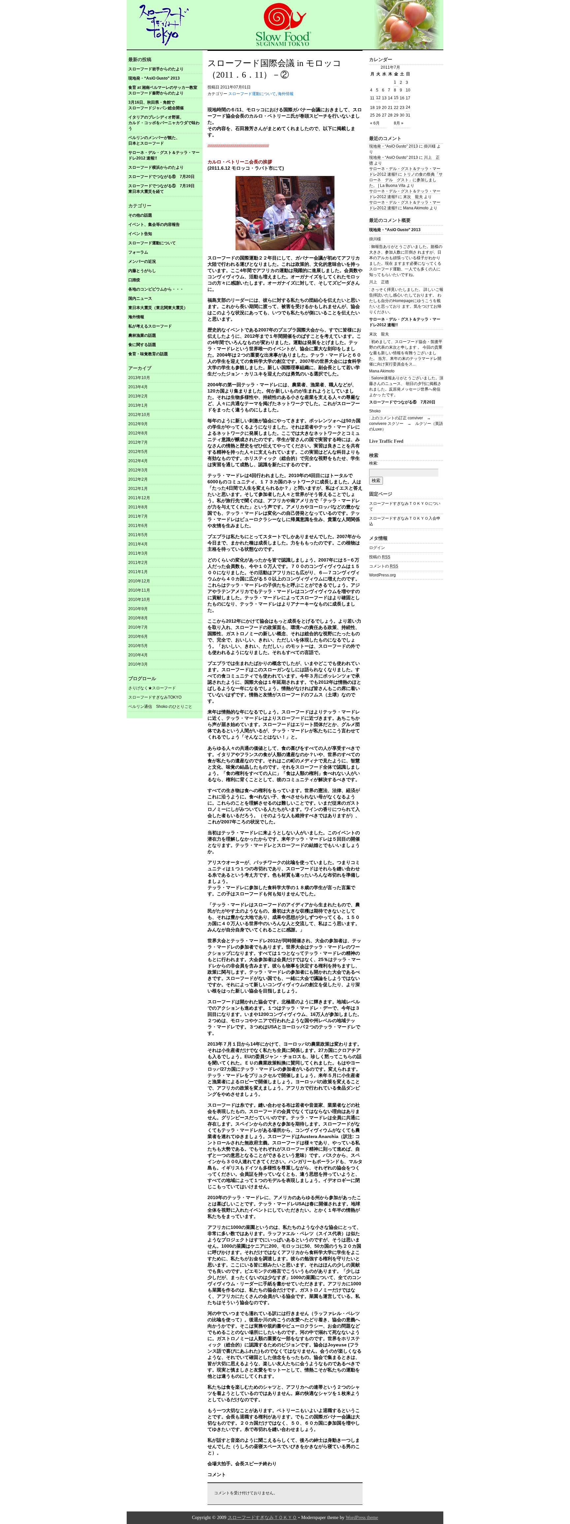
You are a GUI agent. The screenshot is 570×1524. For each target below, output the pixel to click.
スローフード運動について (152, 243)
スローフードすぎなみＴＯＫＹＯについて (404, 506)
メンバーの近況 (142, 261)
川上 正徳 (379, 282)
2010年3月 (138, 664)
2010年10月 (139, 599)
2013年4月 (138, 387)
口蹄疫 (134, 280)
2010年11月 (139, 590)
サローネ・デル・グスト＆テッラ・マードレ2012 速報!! (164, 155)
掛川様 (375, 239)
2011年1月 (138, 572)
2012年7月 (138, 442)
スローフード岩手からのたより (156, 69)
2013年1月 (138, 405)
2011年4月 (138, 544)
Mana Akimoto (382, 371)
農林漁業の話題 (142, 335)
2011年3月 (138, 553)
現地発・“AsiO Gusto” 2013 (154, 78)
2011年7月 (138, 516)
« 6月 (375, 123)
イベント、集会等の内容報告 (154, 224)
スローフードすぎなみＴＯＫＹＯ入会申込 (404, 521)
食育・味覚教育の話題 (148, 354)
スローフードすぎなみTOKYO (154, 697)
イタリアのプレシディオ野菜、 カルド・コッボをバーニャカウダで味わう (165, 123)
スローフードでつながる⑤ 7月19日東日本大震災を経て (161, 189)
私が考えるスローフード (150, 326)
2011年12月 (139, 498)
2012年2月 (138, 479)
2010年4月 (138, 655)
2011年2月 (138, 562)
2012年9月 (138, 424)
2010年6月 (138, 636)
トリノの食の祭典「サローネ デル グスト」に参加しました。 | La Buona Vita (406, 180)
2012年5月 (138, 451)
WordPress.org (382, 575)
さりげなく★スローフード (152, 688)
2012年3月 (138, 470)
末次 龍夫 (413, 196)
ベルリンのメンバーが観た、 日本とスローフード (165, 140)
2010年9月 (138, 608)
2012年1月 (138, 488)
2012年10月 (139, 414)
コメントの (383, 566)
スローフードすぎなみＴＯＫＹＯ (262, 1517)
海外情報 (136, 317)
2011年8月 (138, 507)
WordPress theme (362, 1517)
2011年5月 (138, 535)
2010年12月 (139, 581)
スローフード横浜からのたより (156, 167)
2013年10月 (139, 377)
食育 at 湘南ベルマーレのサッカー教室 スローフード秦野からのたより (165, 90)
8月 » (398, 123)
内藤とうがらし (142, 270)
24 (408, 107)
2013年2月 (138, 396)
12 (378, 97)
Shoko (375, 411)
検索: (373, 463)
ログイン (377, 547)
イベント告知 (140, 233)
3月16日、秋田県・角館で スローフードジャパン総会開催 (165, 105)
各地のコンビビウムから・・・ (156, 289)
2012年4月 (138, 461)
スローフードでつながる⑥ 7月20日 (161, 176)
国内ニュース (140, 298)
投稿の (379, 557)
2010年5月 (138, 645)
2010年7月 (138, 627)
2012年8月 (138, 433)
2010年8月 (138, 618)
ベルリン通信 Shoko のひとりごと (160, 706)
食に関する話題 (142, 344)
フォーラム (138, 252)
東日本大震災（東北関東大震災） (158, 307)
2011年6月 (138, 525)
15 (396, 97)
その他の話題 (140, 215)
